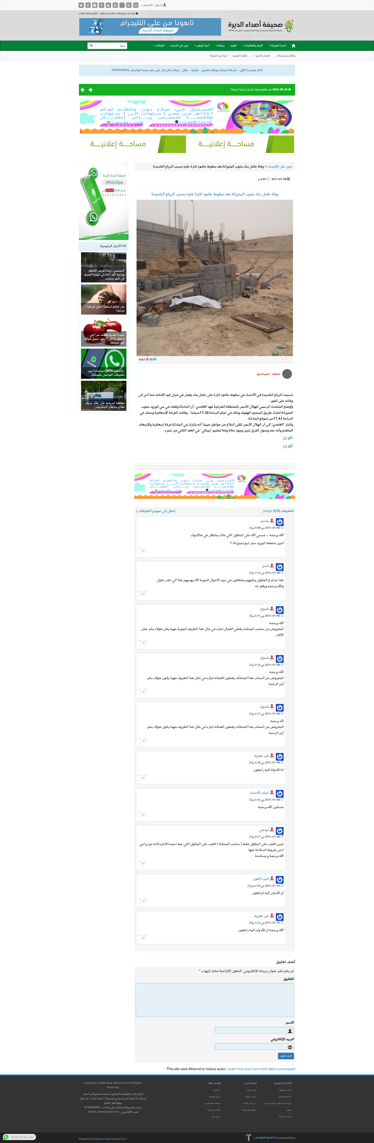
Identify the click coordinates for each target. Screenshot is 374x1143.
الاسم (290, 1023)
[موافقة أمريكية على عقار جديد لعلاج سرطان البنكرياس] (103, 395)
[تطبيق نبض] (122, 5)
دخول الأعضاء (214, 1097)
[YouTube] (108, 5)
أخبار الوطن (202, 45)
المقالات (159, 45)
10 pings (269, 511)
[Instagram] (88, 5)
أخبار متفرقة (250, 1097)
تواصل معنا (214, 1083)
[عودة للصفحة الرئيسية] (261, 29)
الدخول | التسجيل (153, 5)
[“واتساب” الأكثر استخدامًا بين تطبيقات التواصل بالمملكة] (103, 363)
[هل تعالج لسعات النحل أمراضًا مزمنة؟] (103, 299)
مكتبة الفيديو (240, 55)
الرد (142, 550)
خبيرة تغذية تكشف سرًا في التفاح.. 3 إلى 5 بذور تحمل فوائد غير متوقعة (104, 339)
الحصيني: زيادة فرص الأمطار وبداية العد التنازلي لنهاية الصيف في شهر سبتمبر (104, 274)
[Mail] (135, 5)
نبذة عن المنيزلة (218, 55)
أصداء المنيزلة (278, 45)
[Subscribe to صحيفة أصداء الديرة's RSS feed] (129, 5)
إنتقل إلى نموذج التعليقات (156, 511)
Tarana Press (102, 1139)
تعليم (233, 45)
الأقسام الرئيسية (283, 1083)
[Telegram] (95, 5)
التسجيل (216, 1090)
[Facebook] (101, 5)
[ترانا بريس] (248, 1137)
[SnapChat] (115, 5)
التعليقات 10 (285, 511)
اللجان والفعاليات (253, 45)
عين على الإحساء (179, 45)
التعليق (289, 979)
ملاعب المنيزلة (285, 1116)
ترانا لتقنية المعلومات (266, 1137)
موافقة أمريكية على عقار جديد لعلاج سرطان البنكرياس (105, 405)
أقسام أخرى (250, 1083)
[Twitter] (81, 5)
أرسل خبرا (216, 1116)
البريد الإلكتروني (282, 1039)
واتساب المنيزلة (213, 1110)
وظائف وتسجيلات (285, 55)
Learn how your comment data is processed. (230, 1069)
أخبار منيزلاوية (285, 1090)
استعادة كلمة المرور (212, 1103)
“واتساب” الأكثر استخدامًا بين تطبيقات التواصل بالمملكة (106, 373)
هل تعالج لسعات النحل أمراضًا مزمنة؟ (251, 89)
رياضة (221, 45)
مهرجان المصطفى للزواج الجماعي (277, 1103)
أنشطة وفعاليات (284, 1097)
